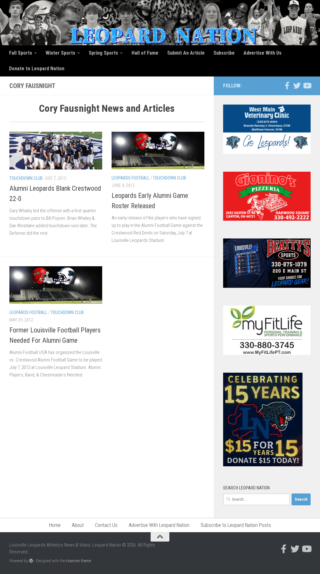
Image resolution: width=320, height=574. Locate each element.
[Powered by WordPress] (31, 561)
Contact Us (106, 525)
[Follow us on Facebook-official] (287, 85)
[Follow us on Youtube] (307, 85)
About (78, 525)
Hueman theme (78, 560)
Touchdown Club (25, 178)
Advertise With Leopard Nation (159, 525)
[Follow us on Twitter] (297, 85)
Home (55, 525)
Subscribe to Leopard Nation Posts (236, 525)
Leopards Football (130, 177)
